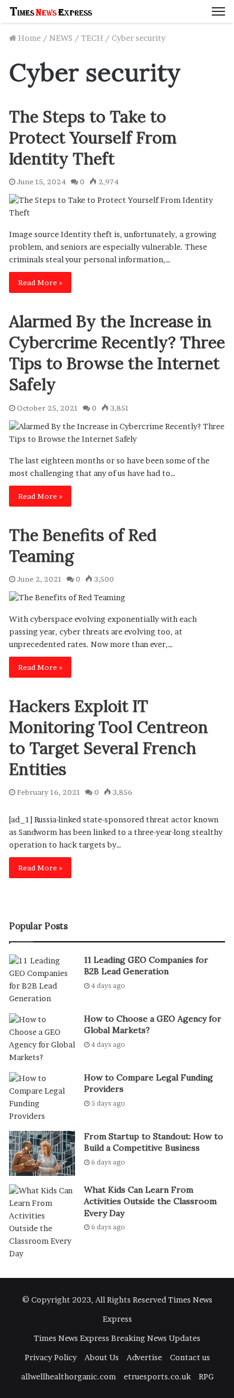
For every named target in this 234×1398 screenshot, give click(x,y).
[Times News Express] (51, 11)
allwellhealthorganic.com (68, 1376)
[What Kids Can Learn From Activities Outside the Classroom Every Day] (42, 1222)
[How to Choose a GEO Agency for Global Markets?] (42, 1038)
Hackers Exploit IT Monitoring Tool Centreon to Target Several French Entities (108, 737)
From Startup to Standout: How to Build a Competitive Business (153, 1142)
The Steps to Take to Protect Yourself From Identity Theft (92, 137)
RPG (206, 1376)
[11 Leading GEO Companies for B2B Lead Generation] (42, 979)
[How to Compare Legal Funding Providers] (42, 1097)
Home (28, 38)
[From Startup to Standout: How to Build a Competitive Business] (42, 1153)
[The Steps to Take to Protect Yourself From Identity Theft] (117, 206)
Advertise (144, 1357)
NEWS (61, 38)
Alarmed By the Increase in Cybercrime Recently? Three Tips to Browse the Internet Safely (117, 352)
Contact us (190, 1357)
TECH (92, 38)
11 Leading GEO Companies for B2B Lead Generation (146, 965)
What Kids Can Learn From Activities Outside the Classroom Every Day (150, 1201)
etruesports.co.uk (157, 1376)
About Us (102, 1357)
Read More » (40, 282)
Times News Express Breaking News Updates (117, 1338)
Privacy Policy (51, 1357)
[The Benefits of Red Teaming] (117, 597)
